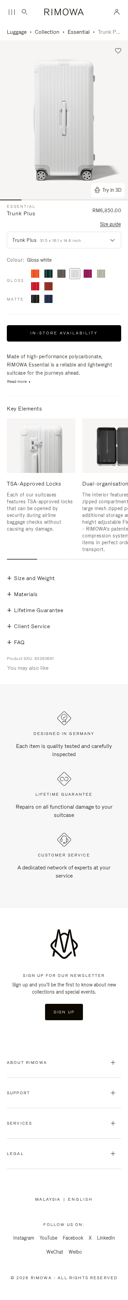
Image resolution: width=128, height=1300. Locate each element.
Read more (17, 381)
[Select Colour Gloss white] (75, 274)
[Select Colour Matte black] (35, 299)
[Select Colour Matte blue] (48, 299)
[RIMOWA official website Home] (64, 12)
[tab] (22, 559)
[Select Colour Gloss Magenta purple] (88, 274)
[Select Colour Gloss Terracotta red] (48, 286)
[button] (118, 51)
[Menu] (11, 12)
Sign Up (64, 1012)
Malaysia (49, 1199)
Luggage (17, 31)
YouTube (48, 1238)
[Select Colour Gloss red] (35, 286)
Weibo (75, 1252)
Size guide (110, 224)
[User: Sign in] (117, 12)
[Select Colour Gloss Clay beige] (101, 274)
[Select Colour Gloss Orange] (35, 274)
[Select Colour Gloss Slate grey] (61, 274)
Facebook (73, 1238)
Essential (79, 31)
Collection (47, 31)
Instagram (23, 1238)
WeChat (54, 1252)
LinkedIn (106, 1238)
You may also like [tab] (27, 667)
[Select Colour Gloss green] (48, 274)
